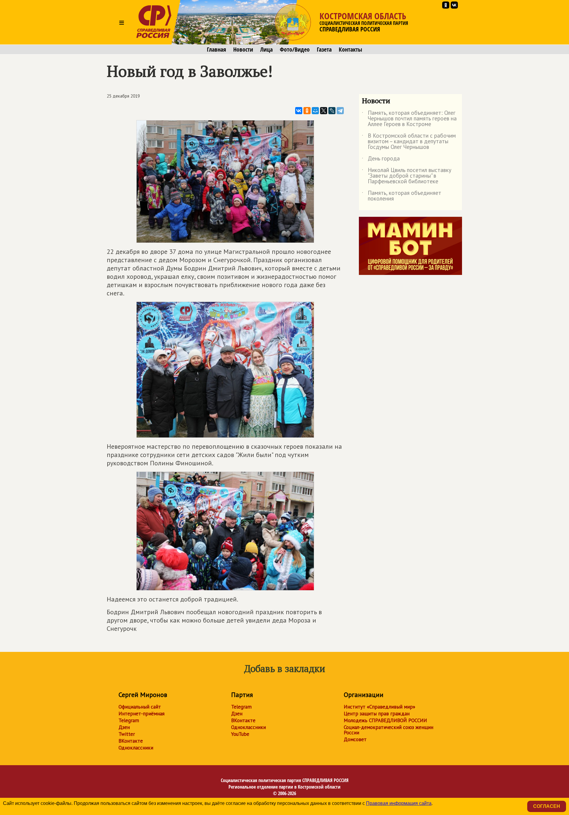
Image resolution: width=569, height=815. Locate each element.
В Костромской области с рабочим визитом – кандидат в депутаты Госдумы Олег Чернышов (409, 141)
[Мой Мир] (315, 110)
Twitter (127, 734)
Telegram (129, 720)
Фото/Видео (295, 49)
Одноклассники (136, 747)
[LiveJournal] (331, 110)
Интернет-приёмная (141, 713)
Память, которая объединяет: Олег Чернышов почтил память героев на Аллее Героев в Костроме (409, 119)
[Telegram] (340, 110)
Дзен (124, 727)
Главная (216, 49)
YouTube (240, 734)
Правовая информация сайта (398, 803)
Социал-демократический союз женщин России (388, 730)
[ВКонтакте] (298, 110)
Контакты (350, 49)
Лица (266, 49)
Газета (324, 49)
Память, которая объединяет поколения (401, 196)
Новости (243, 49)
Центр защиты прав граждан (377, 713)
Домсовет (355, 739)
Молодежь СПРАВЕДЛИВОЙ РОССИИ (385, 720)
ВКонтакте (131, 741)
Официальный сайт (140, 706)
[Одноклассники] (307, 110)
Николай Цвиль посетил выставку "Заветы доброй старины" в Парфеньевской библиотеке (406, 176)
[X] (323, 110)
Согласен (546, 806)
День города (381, 159)
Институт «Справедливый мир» (379, 706)
